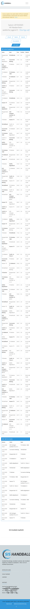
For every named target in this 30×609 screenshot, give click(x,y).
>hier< (16, 17)
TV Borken (23, 454)
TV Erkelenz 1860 (25, 445)
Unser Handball (6, 574)
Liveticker (4, 577)
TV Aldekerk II (13, 458)
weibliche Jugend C (10, 30)
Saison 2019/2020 (15, 25)
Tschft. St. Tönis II (25, 463)
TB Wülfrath (24, 449)
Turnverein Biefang (14, 449)
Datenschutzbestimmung (20, 604)
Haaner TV (23, 458)
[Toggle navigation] (27, 3)
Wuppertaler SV (13, 454)
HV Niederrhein (15, 27)
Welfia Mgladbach (14, 463)
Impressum (9, 604)
